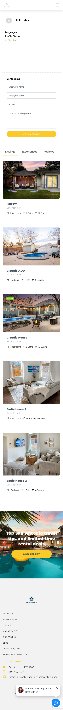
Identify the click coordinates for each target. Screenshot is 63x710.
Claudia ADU (16, 270)
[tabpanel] (31, 180)
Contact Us (10, 637)
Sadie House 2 (17, 480)
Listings (7, 625)
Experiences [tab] (29, 151)
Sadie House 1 (16, 409)
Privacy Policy (11, 649)
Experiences (10, 619)
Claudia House (17, 337)
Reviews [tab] (49, 151)
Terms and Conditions (16, 654)
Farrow (12, 203)
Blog (5, 643)
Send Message (31, 134)
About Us (8, 613)
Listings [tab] (10, 151)
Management (10, 631)
